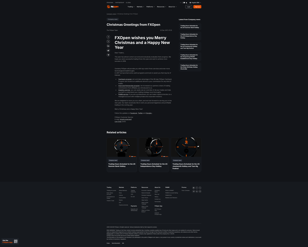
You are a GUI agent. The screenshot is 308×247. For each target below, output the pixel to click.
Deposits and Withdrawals (134, 209)
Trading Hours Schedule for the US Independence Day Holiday (189, 36)
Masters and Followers (171, 197)
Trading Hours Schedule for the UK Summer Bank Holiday (189, 26)
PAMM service (123, 94)
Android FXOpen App (158, 213)
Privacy (108, 243)
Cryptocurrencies (123, 205)
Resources (161, 7)
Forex (120, 193)
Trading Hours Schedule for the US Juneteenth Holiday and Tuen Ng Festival (189, 46)
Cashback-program (125, 79)
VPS (132, 194)
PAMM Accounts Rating (171, 193)
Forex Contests (186, 190)
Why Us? (157, 194)
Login (188, 7)
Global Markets (123, 190)
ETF (120, 202)
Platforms (149, 7)
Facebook (133, 113)
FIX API (133, 196)
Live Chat (118, 121)
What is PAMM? (169, 190)
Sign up (197, 7)
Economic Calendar (147, 190)
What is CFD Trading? (145, 207)
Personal (110, 2)
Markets (139, 7)
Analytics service (124, 90)
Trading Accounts (111, 190)
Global (128, 2)
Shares (121, 200)
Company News (157, 191)
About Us (172, 7)
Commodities (122, 197)
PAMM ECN (168, 195)
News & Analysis (146, 193)
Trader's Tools (110, 200)
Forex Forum (145, 197)
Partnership (119, 2)
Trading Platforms (133, 191)
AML (123, 243)
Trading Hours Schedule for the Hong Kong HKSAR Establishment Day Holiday (189, 56)
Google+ (149, 113)
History (156, 196)
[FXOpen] (113, 6)
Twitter (140, 113)
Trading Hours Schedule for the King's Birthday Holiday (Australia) (189, 67)
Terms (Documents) (116, 243)
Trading (130, 7)
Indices (121, 195)
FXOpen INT (110, 233)
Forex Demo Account (110, 193)
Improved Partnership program (129, 86)
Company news (111, 14)
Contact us (157, 199)
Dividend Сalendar (146, 195)
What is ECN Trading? (145, 203)
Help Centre (145, 200)
